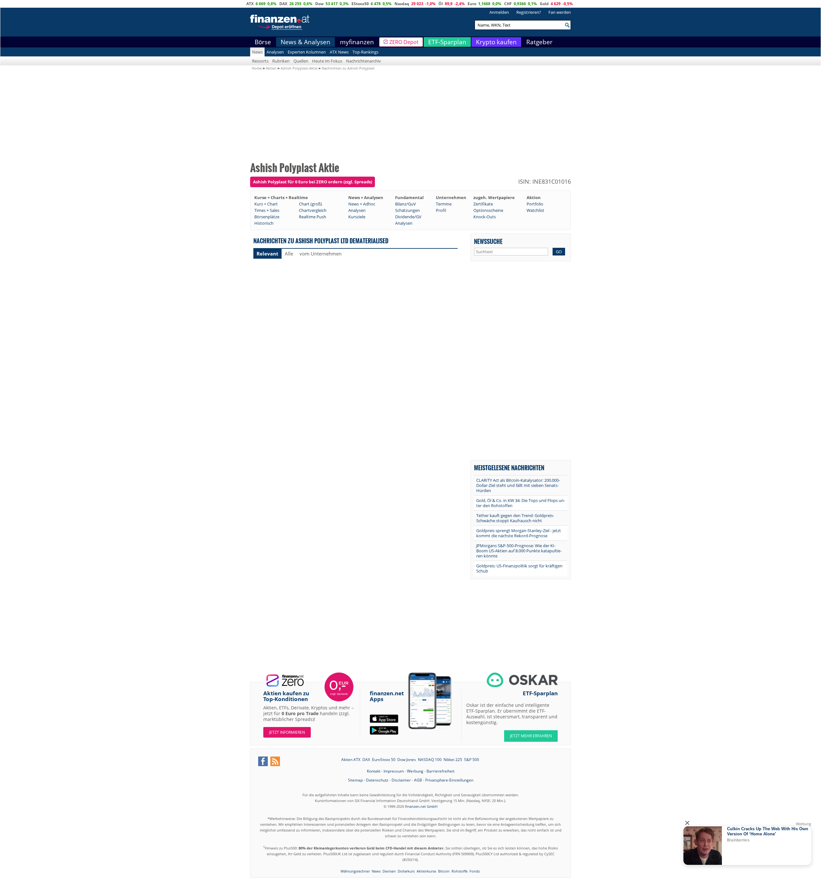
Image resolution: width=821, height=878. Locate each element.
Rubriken (281, 61)
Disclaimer (401, 780)
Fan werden (559, 12)
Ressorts (260, 61)
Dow (319, 3)
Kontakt (373, 771)
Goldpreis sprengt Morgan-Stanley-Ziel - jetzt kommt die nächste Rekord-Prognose (518, 533)
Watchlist (535, 210)
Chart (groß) (310, 204)
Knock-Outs (484, 217)
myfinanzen (357, 42)
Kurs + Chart (266, 204)
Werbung (415, 771)
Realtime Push (312, 217)
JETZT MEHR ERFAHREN (531, 736)
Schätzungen (407, 210)
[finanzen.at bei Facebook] (263, 761)
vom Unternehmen (321, 253)
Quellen (300, 61)
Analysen (275, 52)
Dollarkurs (406, 871)
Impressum (394, 771)
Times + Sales (266, 210)
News (257, 52)
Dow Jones (406, 759)
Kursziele (356, 217)
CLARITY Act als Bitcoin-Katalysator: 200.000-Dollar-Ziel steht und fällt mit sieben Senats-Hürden (518, 485)
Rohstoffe (460, 871)
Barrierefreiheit (440, 771)
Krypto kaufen (496, 42)
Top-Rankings (365, 52)
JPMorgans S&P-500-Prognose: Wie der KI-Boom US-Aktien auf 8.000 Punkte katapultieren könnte (519, 551)
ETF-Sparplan (447, 42)
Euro (472, 3)
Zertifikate (483, 204)
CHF (508, 3)
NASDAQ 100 (430, 759)
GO (559, 252)
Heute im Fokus (327, 61)
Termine (444, 204)
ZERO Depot (404, 42)
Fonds (475, 871)
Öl (440, 3)
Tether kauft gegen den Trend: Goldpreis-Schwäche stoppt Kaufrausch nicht (515, 518)
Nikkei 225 (453, 759)
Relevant (267, 253)
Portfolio (535, 204)
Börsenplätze (266, 217)
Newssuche (488, 241)
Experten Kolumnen (307, 52)
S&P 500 (471, 759)
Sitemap (355, 780)
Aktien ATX (350, 759)
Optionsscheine (488, 210)
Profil (441, 210)
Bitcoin (444, 871)
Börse (263, 42)
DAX (283, 3)
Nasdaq (401, 3)
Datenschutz (377, 780)
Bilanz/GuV (405, 204)
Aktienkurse (426, 871)
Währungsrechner (355, 871)
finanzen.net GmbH (421, 806)
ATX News (339, 52)
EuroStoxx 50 (383, 759)
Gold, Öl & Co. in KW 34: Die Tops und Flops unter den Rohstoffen (520, 503)
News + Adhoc (361, 204)
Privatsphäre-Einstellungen (449, 780)
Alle (289, 253)
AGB (418, 780)
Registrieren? (528, 12)
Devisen (389, 871)
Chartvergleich (312, 210)
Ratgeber (539, 42)
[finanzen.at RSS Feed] (275, 761)
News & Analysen (305, 42)
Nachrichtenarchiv (363, 61)
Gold (544, 3)
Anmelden (499, 12)
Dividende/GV (408, 217)
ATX (250, 3)
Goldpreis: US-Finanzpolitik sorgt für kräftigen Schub (519, 568)
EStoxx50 (360, 3)
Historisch (264, 223)
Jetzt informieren (287, 732)
